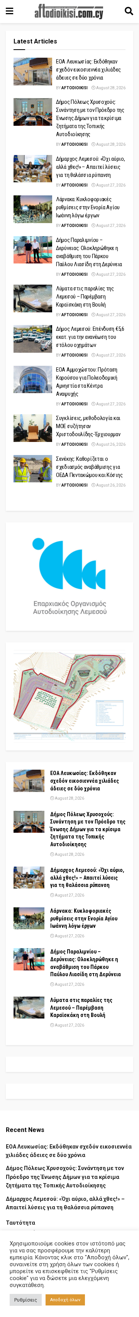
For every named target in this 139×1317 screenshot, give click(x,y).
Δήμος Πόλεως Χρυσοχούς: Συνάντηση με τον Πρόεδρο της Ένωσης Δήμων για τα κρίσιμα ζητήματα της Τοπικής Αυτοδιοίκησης (90, 118)
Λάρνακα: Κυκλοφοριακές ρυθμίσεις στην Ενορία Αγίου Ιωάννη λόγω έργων (88, 207)
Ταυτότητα (20, 1223)
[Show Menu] (9, 11)
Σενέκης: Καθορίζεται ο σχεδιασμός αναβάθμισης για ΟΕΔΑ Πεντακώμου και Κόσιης (89, 466)
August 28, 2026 (110, 88)
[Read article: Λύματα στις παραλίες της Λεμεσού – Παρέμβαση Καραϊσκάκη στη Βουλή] (33, 298)
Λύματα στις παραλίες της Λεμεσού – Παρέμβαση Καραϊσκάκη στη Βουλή (85, 296)
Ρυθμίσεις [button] (25, 1300)
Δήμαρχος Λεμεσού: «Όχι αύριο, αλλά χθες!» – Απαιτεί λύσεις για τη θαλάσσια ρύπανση (90, 166)
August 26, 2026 (110, 444)
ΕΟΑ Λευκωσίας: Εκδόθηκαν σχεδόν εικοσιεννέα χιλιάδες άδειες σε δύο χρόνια (88, 69)
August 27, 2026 (110, 185)
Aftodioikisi (74, 88)
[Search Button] (129, 11)
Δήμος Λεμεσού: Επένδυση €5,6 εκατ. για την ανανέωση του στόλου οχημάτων (90, 336)
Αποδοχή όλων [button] (65, 1299)
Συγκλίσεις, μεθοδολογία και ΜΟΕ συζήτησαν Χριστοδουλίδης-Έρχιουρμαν (88, 426)
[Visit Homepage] (69, 11)
